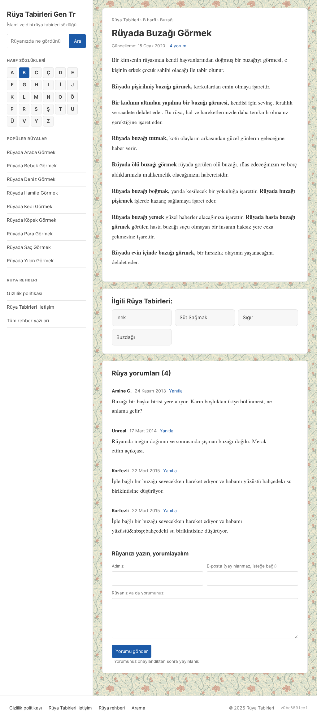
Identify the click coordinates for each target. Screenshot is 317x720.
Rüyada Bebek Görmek (32, 166)
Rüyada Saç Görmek (29, 247)
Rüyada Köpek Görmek (31, 220)
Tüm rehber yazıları (28, 321)
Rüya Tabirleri (125, 19)
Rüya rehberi (112, 707)
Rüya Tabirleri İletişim (30, 307)
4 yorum (178, 45)
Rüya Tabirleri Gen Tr (41, 14)
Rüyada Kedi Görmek (29, 206)
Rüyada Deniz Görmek (31, 179)
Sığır (248, 317)
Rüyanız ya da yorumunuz (137, 592)
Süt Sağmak (193, 317)
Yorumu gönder (131, 651)
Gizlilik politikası (24, 293)
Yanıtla (176, 390)
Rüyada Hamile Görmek (32, 193)
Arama (138, 707)
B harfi (149, 19)
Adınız (118, 566)
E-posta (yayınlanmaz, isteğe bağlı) (242, 566)
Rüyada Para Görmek (30, 234)
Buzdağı (125, 337)
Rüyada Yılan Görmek (30, 261)
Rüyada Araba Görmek (31, 152)
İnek (121, 317)
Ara (77, 41)
